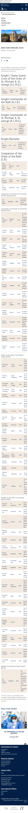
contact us (4, 701)
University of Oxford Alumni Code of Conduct (12, 775)
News (12, 12)
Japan (2, 794)
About (2, 773)
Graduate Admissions (6, 762)
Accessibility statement (17, 800)
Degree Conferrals (5, 764)
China (2, 792)
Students (3, 765)
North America (4, 791)
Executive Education (5, 761)
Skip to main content (5, 2)
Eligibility (3, 751)
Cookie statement (7, 800)
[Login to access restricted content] (26, 5)
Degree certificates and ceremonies (9, 754)
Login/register (4, 749)
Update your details (5, 752)
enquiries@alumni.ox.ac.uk (8, 783)
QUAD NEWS (7, 12)
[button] (22, 5)
